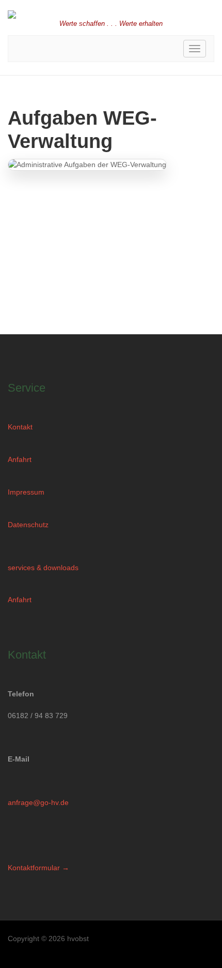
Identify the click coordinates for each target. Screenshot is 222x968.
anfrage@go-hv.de (38, 802)
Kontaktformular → (38, 867)
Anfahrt (19, 459)
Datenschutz (28, 524)
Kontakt (20, 427)
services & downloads (43, 567)
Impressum (26, 492)
